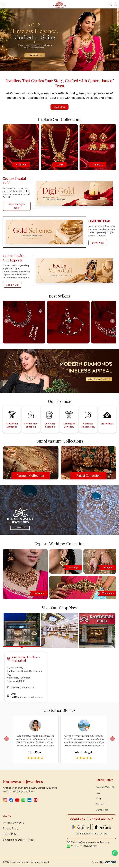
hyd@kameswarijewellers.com (27, 697)
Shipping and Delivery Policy (18, 839)
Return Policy (10, 834)
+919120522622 (88, 846)
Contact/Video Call (106, 787)
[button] (112, 146)
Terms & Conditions (13, 822)
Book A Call (12, 284)
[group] (59, 147)
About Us (101, 804)
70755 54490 (27, 687)
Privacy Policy (11, 828)
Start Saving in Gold (17, 206)
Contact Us (102, 809)
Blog (98, 798)
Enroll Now (97, 242)
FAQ (98, 792)
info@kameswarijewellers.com (93, 842)
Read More (59, 106)
